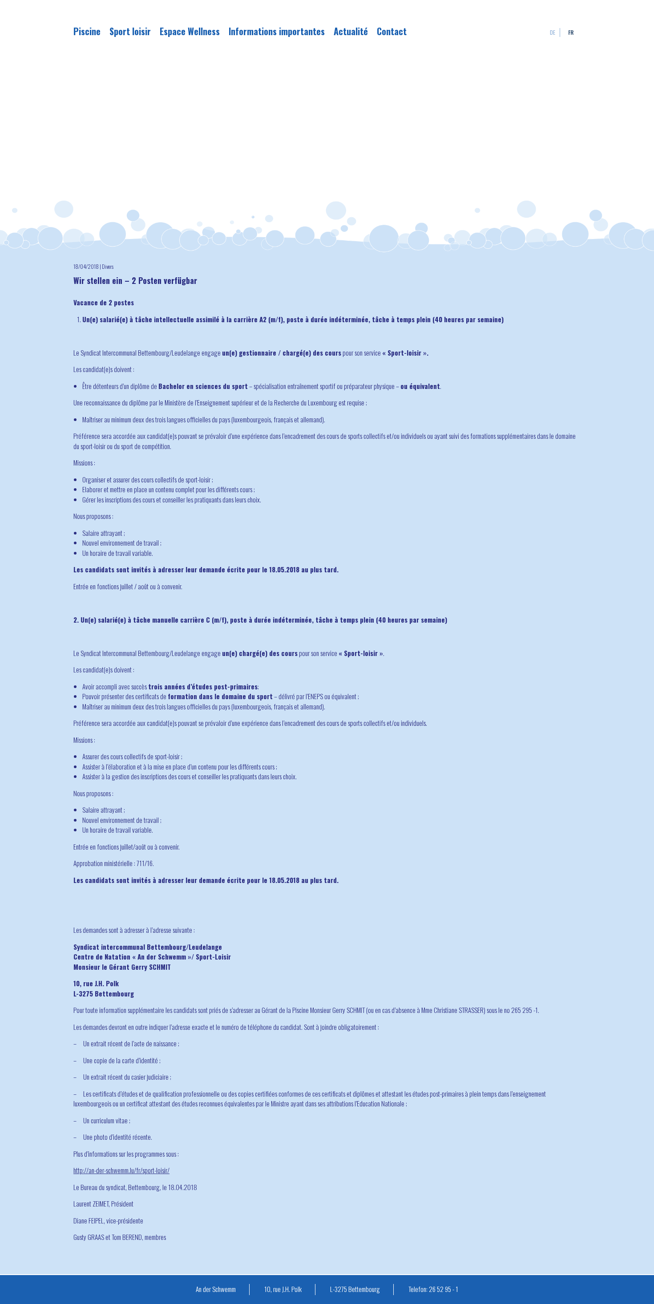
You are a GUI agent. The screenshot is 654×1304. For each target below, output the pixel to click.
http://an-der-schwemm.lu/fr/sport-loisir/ (121, 1170)
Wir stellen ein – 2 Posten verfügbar (135, 280)
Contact (392, 31)
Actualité (351, 31)
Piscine (87, 31)
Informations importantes (277, 31)
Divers (107, 266)
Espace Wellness (190, 31)
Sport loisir (130, 31)
